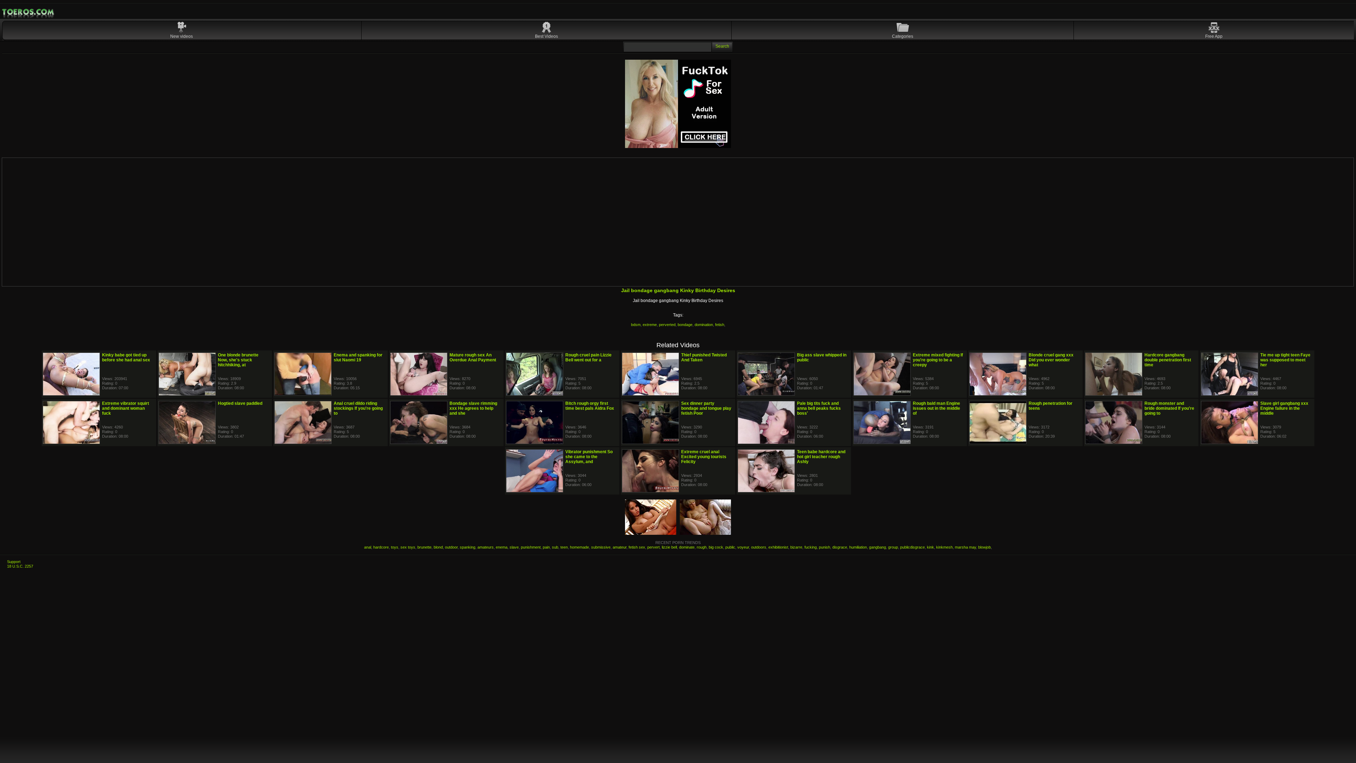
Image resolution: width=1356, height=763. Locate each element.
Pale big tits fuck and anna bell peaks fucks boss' (819, 408)
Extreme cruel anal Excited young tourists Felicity (703, 456)
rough (702, 547)
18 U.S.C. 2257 (20, 566)
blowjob (984, 547)
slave (514, 547)
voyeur (743, 547)
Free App (1214, 36)
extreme (650, 325)
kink (930, 547)
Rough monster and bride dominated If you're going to (1169, 408)
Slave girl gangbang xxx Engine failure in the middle (1284, 408)
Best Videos (546, 36)
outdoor (451, 547)
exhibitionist (778, 547)
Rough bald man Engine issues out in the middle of (936, 408)
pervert (653, 547)
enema (501, 547)
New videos (181, 36)
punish (824, 547)
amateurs (485, 547)
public (730, 547)
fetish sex (637, 547)
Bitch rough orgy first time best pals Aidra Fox (589, 406)
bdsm (636, 325)
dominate (687, 547)
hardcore (381, 547)
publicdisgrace (912, 547)
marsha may (965, 547)
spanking (467, 547)
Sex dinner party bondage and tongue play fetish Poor (706, 408)
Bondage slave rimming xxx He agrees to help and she (473, 408)
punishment (531, 547)
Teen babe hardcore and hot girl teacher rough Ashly (821, 456)
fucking (810, 547)
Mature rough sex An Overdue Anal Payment (473, 357)
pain (546, 547)
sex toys (407, 547)
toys (394, 547)
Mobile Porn (28, 12)
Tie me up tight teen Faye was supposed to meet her (1285, 360)
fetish (719, 325)
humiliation (858, 547)
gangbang (877, 547)
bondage (685, 325)
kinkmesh (944, 547)
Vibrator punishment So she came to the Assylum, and (589, 456)
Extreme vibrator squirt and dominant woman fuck (125, 408)
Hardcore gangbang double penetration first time (1167, 360)
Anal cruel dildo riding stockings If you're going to (358, 408)
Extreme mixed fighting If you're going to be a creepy (938, 360)
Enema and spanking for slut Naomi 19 (358, 357)
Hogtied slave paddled (240, 403)
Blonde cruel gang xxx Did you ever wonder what (1051, 360)
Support (13, 562)
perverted (667, 325)
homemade (579, 547)
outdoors (758, 547)
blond (438, 547)
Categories (902, 36)
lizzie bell (669, 547)
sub (555, 547)
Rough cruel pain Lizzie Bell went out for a (588, 357)
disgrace (839, 547)
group (893, 547)
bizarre (796, 547)
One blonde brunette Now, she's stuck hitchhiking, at (238, 360)
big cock (716, 547)
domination (704, 325)
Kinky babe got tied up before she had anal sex (126, 357)
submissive (601, 547)
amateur (619, 547)
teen (564, 547)
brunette (424, 547)
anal (367, 547)
